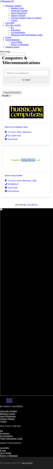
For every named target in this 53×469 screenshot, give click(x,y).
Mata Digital (27, 463)
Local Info (9, 23)
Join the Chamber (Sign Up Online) (26, 18)
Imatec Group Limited (13, 176)
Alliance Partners (18, 15)
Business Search (12, 47)
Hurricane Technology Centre (16, 127)
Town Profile (16, 42)
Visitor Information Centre (11, 438)
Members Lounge (7, 414)
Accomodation (6, 436)
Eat (12, 27)
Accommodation (18, 32)
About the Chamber (19, 10)
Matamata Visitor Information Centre (26, 35)
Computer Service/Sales (11, 93)
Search (28, 80)
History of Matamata (20, 44)
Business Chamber (13, 6)
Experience (16, 30)
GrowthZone (32, 205)
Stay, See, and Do (13, 25)
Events (8, 37)
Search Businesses (19, 13)
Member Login (17, 8)
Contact (14, 20)
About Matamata (12, 40)
